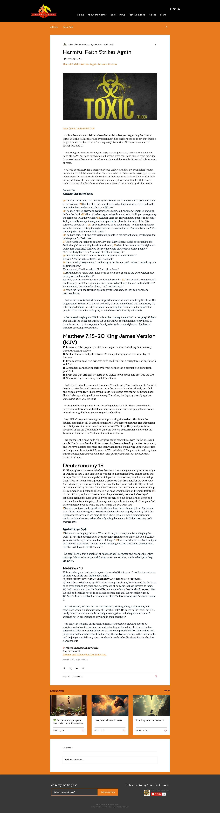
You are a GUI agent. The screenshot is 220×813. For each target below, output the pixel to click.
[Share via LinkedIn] (76, 668)
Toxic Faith (68, 27)
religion (84, 660)
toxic (78, 660)
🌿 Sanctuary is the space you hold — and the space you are (67, 721)
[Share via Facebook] (64, 668)
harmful (66, 660)
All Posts (54, 27)
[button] (166, 27)
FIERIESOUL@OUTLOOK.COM (107, 804)
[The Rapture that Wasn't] (151, 705)
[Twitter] (174, 9)
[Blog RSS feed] (178, 9)
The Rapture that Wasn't (150, 720)
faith (72, 660)
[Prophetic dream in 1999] (110, 705)
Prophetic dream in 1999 (108, 720)
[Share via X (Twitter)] (70, 668)
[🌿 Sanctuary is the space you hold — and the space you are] (68, 705)
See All (167, 690)
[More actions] (155, 44)
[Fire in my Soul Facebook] (170, 9)
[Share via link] (83, 668)
